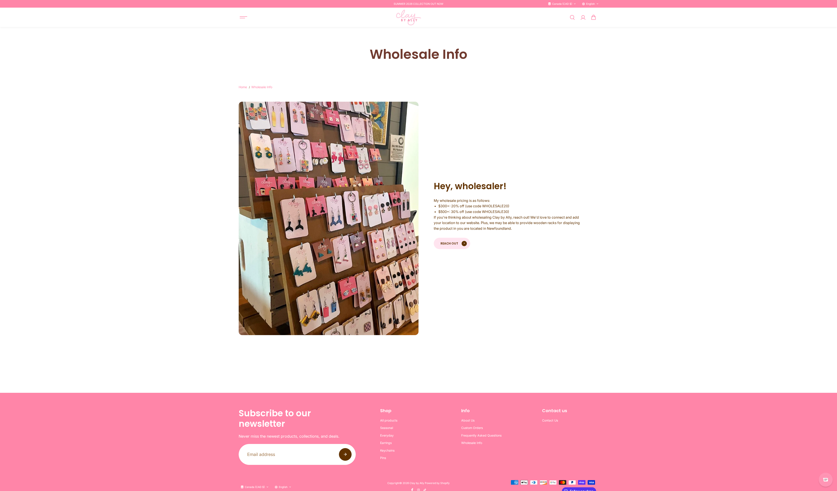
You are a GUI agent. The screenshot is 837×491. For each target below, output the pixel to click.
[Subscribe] (345, 454)
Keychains (387, 450)
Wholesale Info (471, 443)
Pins (383, 458)
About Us (468, 420)
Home (243, 87)
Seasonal (386, 428)
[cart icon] (593, 17)
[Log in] (583, 17)
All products (388, 420)
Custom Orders (472, 428)
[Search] (572, 17)
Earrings (386, 443)
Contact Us (550, 420)
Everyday (387, 435)
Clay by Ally (417, 483)
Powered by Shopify (437, 483)
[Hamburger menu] (243, 17)
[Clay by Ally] (408, 17)
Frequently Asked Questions (481, 435)
